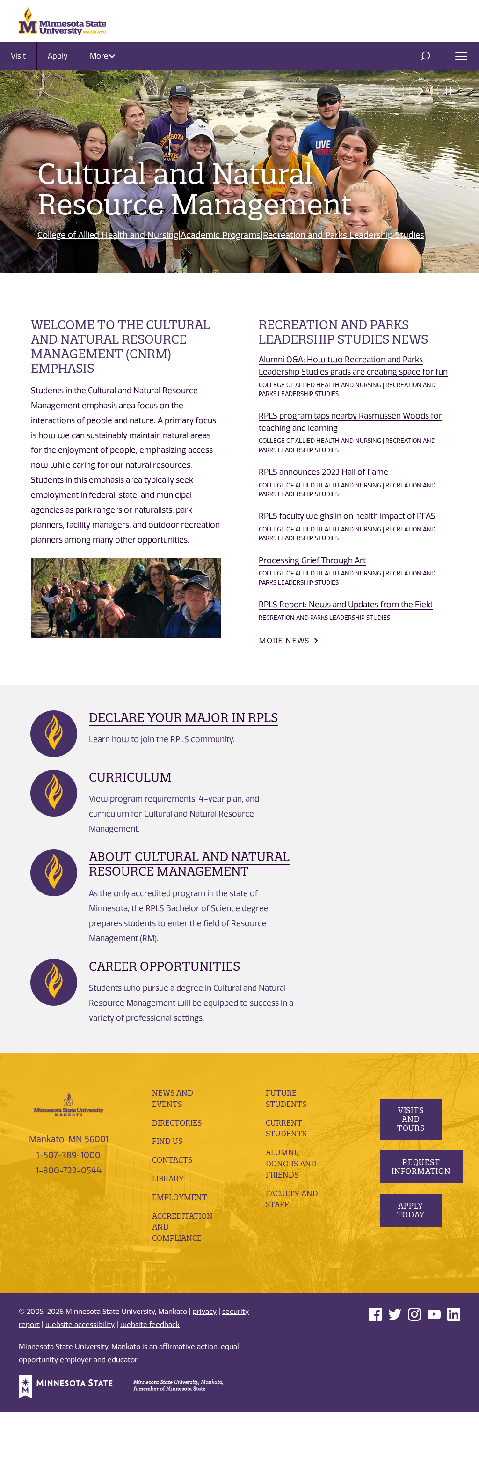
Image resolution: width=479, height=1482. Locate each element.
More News (284, 640)
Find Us (167, 1141)
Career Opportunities (164, 966)
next (420, 91)
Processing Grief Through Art (312, 560)
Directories (177, 1123)
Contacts (172, 1160)
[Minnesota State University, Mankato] (69, 1104)
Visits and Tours (410, 1119)
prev (392, 91)
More (100, 56)
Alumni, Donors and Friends (291, 1164)
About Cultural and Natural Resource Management (189, 864)
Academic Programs (221, 235)
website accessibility (80, 1324)
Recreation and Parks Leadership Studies (343, 235)
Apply (58, 56)
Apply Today (411, 1210)
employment (179, 1197)
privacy (205, 1311)
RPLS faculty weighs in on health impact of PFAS (347, 516)
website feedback (150, 1324)
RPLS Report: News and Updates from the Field (346, 604)
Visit (18, 56)
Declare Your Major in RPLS (183, 717)
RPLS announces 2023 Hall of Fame (323, 472)
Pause (448, 91)
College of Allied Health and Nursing (107, 235)
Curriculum (130, 777)
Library (168, 1178)
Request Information (421, 1167)
